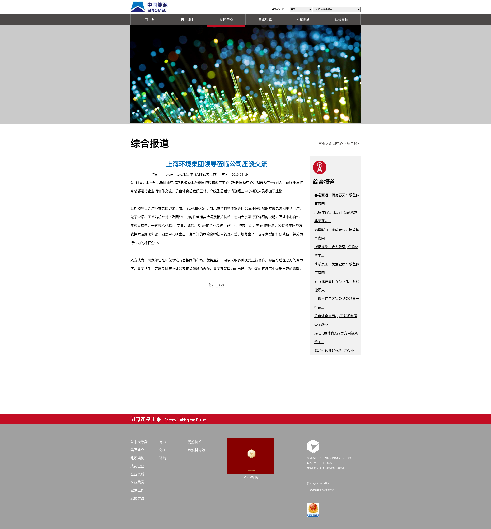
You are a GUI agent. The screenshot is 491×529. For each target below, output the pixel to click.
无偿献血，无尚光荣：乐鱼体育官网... (336, 234)
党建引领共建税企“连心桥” (334, 351)
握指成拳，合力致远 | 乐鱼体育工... (336, 251)
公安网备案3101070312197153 (322, 490)
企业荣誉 (137, 482)
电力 (162, 442)
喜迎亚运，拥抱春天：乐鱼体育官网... (336, 199)
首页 (321, 143)
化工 (162, 450)
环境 (162, 458)
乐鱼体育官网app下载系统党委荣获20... (335, 217)
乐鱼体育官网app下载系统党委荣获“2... (335, 320)
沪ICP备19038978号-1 (318, 483)
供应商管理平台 (280, 9)
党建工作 (137, 490)
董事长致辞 (139, 442)
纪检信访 (137, 498)
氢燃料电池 (196, 450)
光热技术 (195, 442)
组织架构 (137, 458)
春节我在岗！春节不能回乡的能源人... (336, 286)
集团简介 (137, 450)
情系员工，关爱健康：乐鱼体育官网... (336, 268)
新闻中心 (336, 143)
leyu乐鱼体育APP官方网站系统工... (336, 337)
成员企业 (137, 466)
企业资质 (137, 474)
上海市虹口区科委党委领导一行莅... (336, 303)
